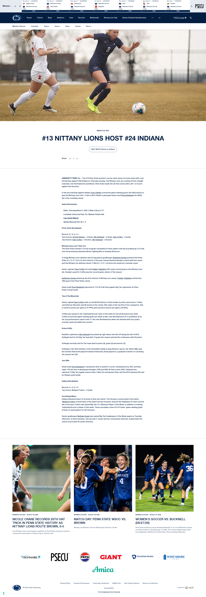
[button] (20, 6)
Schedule (34, 26)
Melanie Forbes (68, 402)
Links (33, 11)
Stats (57, 26)
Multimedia (94, 18)
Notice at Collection (150, 583)
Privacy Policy (65, 583)
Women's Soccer (18, 514)
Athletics (60, 18)
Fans (71, 18)
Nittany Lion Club (110, 18)
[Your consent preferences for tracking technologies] (4, 593)
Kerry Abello (96, 193)
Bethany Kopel (83, 416)
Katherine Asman (120, 258)
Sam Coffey (118, 237)
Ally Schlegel (99, 237)
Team (46, 26)
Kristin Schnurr (79, 237)
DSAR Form (116, 583)
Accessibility (109, 588)
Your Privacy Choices (131, 583)
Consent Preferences (81, 583)
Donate (78, 27)
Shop (50, 18)
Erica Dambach (128, 195)
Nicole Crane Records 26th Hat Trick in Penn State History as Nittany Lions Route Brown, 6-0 (38, 523)
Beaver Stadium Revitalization (134, 18)
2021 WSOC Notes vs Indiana (104, 150)
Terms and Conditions (101, 583)
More (88, 26)
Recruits (81, 18)
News (68, 26)
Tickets (40, 18)
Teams (29, 18)
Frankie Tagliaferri (99, 269)
